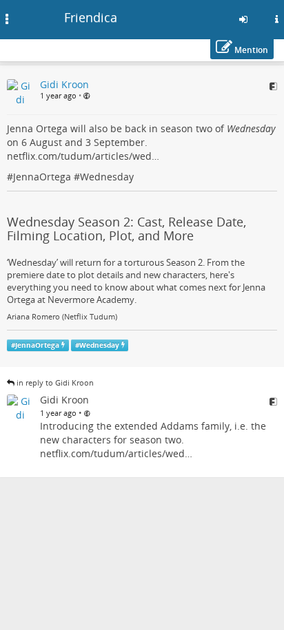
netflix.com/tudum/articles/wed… (83, 155)
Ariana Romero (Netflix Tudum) (62, 317)
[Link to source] (273, 86)
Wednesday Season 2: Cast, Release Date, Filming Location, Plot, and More (126, 228)
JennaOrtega (42, 176)
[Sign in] (243, 19)
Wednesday (107, 176)
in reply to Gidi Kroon (55, 382)
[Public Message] (86, 96)
